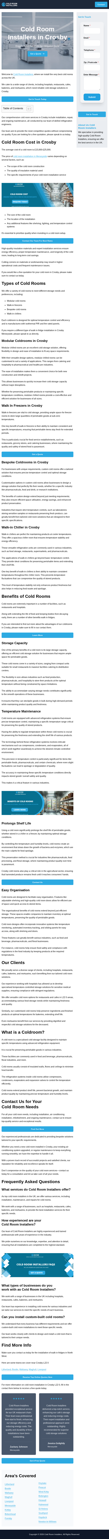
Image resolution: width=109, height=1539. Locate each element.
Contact (101, 4)
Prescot (42, 1487)
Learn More (37, 635)
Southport (43, 1513)
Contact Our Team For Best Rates (37, 241)
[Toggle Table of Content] (27, 109)
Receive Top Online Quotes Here (37, 1377)
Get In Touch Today (37, 99)
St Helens (43, 1509)
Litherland (6, 1369)
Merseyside (10, 1505)
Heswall (42, 1500)
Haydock (43, 1517)
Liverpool (41, 1369)
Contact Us (37, 882)
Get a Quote (35, 54)
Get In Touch (92, 114)
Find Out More (37, 1129)
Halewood (43, 1504)
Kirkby (8, 1510)
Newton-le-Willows (47, 1521)
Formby (8, 1518)
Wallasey (23, 1369)
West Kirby (44, 1492)
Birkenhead (10, 1514)
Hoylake (42, 1483)
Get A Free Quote (37, 1461)
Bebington (43, 1496)
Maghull (32, 1369)
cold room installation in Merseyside (30, 156)
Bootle (15, 1369)
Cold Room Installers (23, 74)
